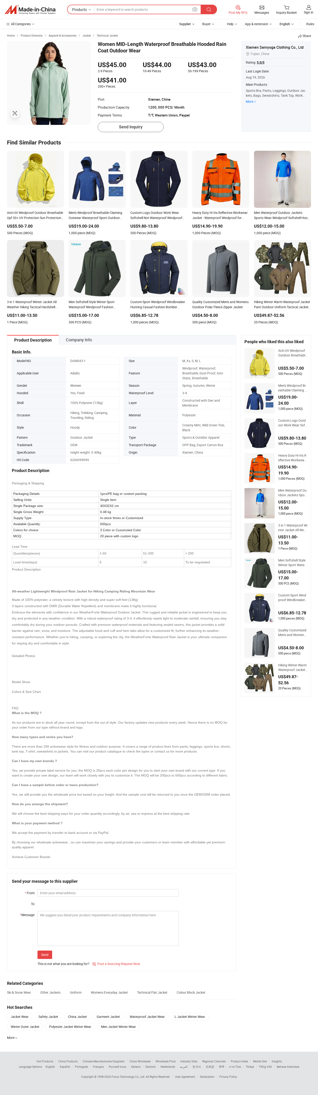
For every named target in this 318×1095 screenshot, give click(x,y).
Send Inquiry (130, 126)
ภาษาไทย (235, 1066)
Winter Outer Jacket (25, 1026)
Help (230, 24)
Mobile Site (260, 1061)
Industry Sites (188, 1061)
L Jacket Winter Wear (190, 1016)
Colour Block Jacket (191, 992)
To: (33, 904)
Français (98, 1066)
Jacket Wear (20, 1016)
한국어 (197, 1066)
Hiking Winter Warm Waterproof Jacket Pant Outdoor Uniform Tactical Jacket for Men (292, 667)
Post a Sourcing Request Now (116, 964)
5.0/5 (260, 62)
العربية (184, 1066)
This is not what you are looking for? (63, 964)
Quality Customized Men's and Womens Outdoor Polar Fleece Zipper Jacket (292, 632)
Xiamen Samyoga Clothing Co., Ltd (275, 47)
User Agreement (185, 1076)
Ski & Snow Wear (19, 992)
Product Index (239, 1061)
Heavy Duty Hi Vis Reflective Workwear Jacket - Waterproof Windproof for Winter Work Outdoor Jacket (292, 457)
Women (75, 385)
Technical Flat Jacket (152, 992)
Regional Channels (214, 1061)
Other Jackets (50, 992)
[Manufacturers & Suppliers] (30, 9)
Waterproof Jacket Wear (147, 1016)
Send (44, 954)
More (249, 101)
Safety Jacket (48, 1016)
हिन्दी (221, 1066)
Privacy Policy (228, 1076)
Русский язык (117, 1066)
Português (81, 1066)
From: (30, 893)
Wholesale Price (166, 1061)
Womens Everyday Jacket (109, 992)
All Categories (21, 24)
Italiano (136, 1066)
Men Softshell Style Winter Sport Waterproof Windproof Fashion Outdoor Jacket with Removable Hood (292, 562)
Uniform (75, 992)
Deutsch (150, 1066)
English (50, 1066)
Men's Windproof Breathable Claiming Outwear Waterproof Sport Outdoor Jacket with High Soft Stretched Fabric (292, 388)
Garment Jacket (108, 1016)
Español (65, 1066)
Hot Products (45, 1061)
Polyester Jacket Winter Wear (70, 1026)
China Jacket (77, 1016)
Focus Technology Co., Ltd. (129, 1076)
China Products (68, 1061)
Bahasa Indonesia (288, 1066)
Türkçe (250, 1066)
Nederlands (168, 1066)
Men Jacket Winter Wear (118, 1026)
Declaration (207, 1076)
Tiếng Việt (265, 1066)
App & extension (256, 24)
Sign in (308, 12)
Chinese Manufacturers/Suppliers (104, 1061)
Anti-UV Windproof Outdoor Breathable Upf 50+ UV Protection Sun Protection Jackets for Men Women (292, 353)
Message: (27, 915)
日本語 (210, 1066)
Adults (75, 373)
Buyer (206, 24)
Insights (277, 1061)
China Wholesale (140, 1061)
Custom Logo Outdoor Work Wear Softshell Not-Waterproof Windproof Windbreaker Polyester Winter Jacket (292, 423)
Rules (310, 24)
